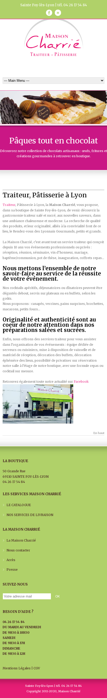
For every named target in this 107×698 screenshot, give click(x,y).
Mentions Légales (17, 668)
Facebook (81, 381)
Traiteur (9, 205)
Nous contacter (18, 550)
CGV (37, 668)
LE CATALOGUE (18, 505)
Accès (10, 560)
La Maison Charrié (21, 540)
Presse (12, 569)
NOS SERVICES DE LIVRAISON (29, 515)
